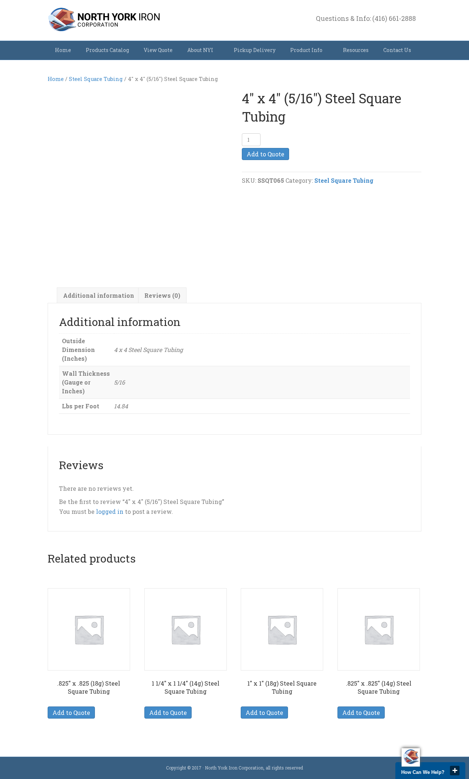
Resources (356, 50)
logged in (109, 511)
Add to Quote (265, 154)
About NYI (200, 50)
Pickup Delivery (255, 50)
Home (63, 50)
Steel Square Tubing (96, 78)
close (454, 770)
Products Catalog (107, 50)
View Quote (158, 50)
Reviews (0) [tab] (162, 295)
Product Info (306, 50)
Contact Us (397, 50)
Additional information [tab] (98, 295)
